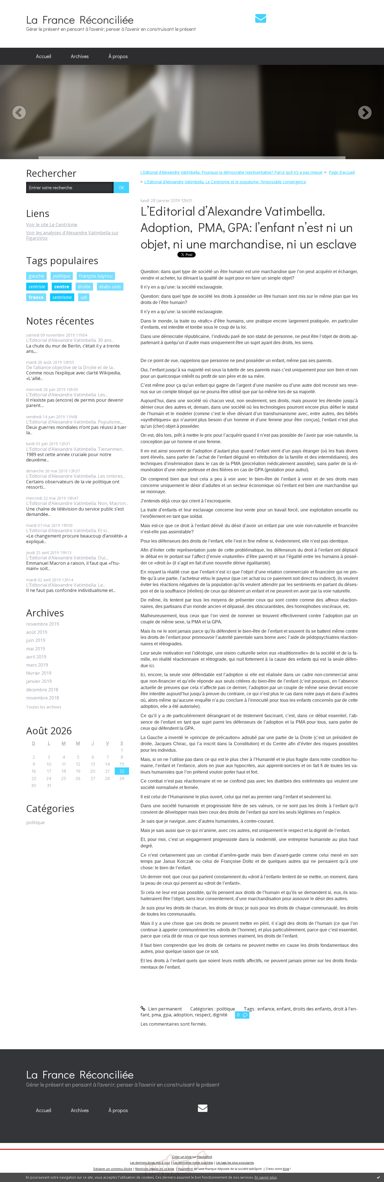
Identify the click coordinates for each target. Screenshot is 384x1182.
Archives (80, 56)
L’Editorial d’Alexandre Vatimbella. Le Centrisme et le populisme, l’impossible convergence (225, 181)
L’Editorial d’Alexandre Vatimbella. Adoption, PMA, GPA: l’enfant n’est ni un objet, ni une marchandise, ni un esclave (248, 227)
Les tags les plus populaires (235, 1163)
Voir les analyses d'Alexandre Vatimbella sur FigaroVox (72, 235)
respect (203, 1015)
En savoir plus (266, 1177)
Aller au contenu (20, 5)
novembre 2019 (42, 624)
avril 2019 (36, 657)
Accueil (43, 56)
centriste (37, 287)
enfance (265, 1009)
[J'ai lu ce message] (378, 1177)
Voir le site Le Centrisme (51, 224)
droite (84, 287)
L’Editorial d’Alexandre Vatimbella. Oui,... (67, 558)
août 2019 (36, 632)
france (36, 297)
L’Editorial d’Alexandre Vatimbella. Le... (65, 585)
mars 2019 (37, 665)
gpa (167, 1015)
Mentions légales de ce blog (154, 1169)
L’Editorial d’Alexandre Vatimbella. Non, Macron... (77, 503)
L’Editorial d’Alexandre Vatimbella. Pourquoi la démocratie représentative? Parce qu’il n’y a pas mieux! (231, 172)
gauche (36, 276)
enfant (284, 1009)
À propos (118, 56)
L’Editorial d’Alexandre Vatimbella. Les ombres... (75, 476)
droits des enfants (312, 1009)
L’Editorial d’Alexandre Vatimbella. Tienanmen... (75, 449)
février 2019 (38, 673)
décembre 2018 (42, 689)
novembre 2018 (42, 698)
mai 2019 (35, 648)
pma (156, 1015)
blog (286, 1169)
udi (83, 297)
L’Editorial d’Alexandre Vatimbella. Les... (67, 395)
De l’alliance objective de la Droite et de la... (70, 367)
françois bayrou (95, 276)
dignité (220, 1015)
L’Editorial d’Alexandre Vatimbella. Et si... (67, 530)
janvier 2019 (39, 681)
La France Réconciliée (80, 19)
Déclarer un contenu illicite (112, 1169)
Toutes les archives (43, 707)
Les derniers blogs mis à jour (150, 1163)
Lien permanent (164, 1009)
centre (61, 287)
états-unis (110, 287)
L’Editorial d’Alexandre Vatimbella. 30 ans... (70, 340)
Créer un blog (181, 1157)
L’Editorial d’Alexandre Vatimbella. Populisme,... (75, 422)
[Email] (260, 18)
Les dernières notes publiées (193, 1163)
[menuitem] (43, 56)
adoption (183, 1015)
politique (61, 276)
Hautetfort (204, 1157)
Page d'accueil (342, 172)
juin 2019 (35, 640)
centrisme (62, 297)
